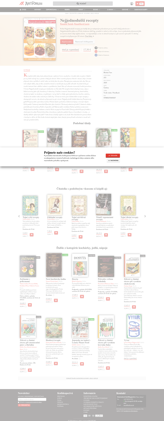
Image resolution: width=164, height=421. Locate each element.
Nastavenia (114, 161)
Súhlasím (113, 156)
